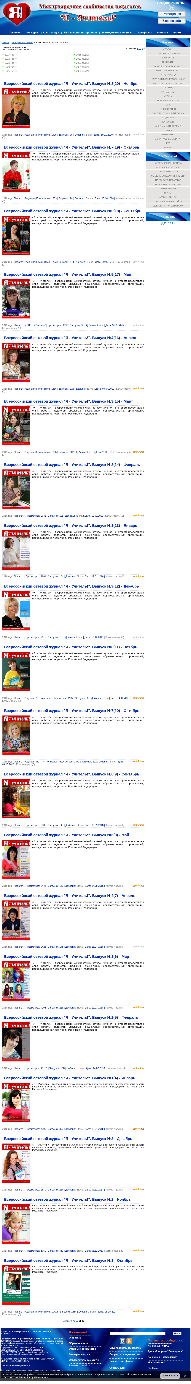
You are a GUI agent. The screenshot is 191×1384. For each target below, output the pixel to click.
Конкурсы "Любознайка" (162, 1357)
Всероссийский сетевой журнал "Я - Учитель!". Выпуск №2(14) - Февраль (72, 465)
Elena (89, 134)
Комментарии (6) (11, 1314)
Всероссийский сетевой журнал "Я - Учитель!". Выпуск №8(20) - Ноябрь (70, 84)
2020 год (81, 58)
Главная (15, 32)
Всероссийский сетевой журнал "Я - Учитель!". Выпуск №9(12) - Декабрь (71, 586)
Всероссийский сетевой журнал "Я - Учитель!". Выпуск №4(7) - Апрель (69, 896)
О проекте (75, 1337)
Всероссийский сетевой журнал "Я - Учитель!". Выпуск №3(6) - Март (67, 956)
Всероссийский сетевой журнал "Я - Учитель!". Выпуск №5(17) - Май (67, 274)
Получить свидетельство (124, 1354)
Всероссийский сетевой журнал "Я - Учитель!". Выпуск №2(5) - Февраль (71, 1017)
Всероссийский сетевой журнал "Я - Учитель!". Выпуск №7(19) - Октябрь (71, 147)
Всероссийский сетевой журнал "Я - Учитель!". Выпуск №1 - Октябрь (68, 1260)
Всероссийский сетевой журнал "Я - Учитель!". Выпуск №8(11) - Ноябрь (70, 647)
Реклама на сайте (79, 1365)
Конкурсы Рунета (158, 1345)
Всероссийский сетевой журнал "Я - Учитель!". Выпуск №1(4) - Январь (69, 1078)
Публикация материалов (80, 32)
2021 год (9, 62)
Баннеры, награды (80, 1354)
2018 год (81, 54)
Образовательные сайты (84, 1360)
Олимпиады (51, 32)
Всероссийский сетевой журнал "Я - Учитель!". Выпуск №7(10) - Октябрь (71, 711)
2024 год (81, 67)
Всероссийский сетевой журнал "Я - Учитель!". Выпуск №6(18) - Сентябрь (72, 211)
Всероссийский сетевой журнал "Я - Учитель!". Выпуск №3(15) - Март (68, 401)
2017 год (9, 54)
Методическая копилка (117, 32)
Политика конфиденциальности (15, 1365)
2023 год (9, 67)
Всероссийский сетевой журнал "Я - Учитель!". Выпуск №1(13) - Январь (70, 525)
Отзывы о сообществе (82, 1348)
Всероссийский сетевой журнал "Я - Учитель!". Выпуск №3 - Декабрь (68, 1139)
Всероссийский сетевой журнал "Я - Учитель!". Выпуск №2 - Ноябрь (67, 1199)
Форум (176, 32)
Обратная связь (78, 1343)
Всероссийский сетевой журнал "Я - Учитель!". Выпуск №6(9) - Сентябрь (71, 774)
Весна (89, 198)
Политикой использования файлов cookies (25, 1377)
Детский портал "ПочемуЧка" (165, 1351)
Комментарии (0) (11, 328)
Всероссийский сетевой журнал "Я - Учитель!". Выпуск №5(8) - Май (66, 835)
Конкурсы (32, 32)
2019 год (9, 58)
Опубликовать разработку (125, 1347)
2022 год (81, 62)
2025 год (9, 71)
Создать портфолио (121, 1361)
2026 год (81, 71)
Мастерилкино (156, 1362)
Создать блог (117, 1367)
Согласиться (170, 1375)
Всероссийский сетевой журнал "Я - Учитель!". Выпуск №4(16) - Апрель (70, 338)
